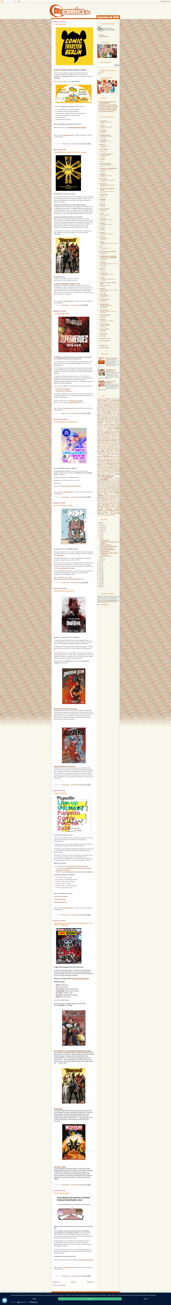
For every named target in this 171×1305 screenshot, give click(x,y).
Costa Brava (117, 431)
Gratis (98, 450)
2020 (100, 568)
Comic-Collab (111, 418)
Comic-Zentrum (117, 421)
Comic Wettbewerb (113, 416)
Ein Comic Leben (104, 310)
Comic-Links (99, 421)
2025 (100, 524)
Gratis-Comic (117, 450)
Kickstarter (99, 461)
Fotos (98, 444)
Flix (119, 443)
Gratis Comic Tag (107, 450)
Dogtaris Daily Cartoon (105, 314)
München (104, 474)
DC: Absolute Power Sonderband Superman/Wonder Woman (72, 1051)
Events (106, 442)
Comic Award (114, 412)
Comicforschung (100, 425)
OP (100, 160)
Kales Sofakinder (104, 149)
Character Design (116, 411)
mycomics (117, 474)
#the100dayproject (100, 398)
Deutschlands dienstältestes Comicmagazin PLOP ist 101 (69, 579)
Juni (101, 535)
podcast (106, 485)
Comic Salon (113, 415)
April (101, 538)
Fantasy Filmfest (113, 442)
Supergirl (99, 499)
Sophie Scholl (107, 495)
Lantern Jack (99, 463)
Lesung (115, 464)
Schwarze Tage (103, 183)
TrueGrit (115, 503)
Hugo (100, 454)
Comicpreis (106, 426)
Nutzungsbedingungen (112, 600)
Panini (98, 482)
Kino (103, 461)
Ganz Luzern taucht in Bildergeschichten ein (76, 866)
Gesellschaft (114, 447)
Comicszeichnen (109, 429)
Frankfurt (113, 444)
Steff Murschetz (101, 497)
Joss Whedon (99, 460)
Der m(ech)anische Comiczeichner (108, 251)
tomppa (98, 503)
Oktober (102, 528)
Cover (98, 432)
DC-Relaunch (114, 435)
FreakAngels (111, 446)
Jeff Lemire (106, 459)
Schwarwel (104, 490)
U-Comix (99, 504)
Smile (112, 493)
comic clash (103, 414)
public (118, 485)
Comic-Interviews (116, 419)
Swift (115, 499)
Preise (115, 485)
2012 (115, 398)
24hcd (110, 400)
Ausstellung (106, 405)
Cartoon (98, 411)
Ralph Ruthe (103, 486)
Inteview (115, 456)
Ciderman (99, 412)
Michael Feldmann (110, 471)
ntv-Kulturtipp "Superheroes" (63, 389)
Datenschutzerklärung (104, 36)
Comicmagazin (100, 426)
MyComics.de (106, 604)
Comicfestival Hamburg (104, 325)
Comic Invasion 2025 (60, 24)
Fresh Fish (102, 204)
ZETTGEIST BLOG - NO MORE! (106, 320)
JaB (111, 457)
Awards (114, 405)
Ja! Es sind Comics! (104, 340)
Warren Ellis (113, 507)
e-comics (106, 439)
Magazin (111, 466)
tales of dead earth (107, 500)
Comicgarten (106, 425)
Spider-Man (99, 496)
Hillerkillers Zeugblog (105, 135)
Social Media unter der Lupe (106, 175)
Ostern (118, 481)
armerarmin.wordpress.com (106, 154)
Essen (98, 442)
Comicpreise (111, 426)
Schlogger (99, 490)
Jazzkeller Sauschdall (104, 155)
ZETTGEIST (103, 319)
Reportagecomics (104, 488)
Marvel (115, 467)
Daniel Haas (117, 433)
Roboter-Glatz (103, 335)
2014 (100, 578)
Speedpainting (117, 495)
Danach (112, 433)
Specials (112, 495)
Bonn (116, 408)
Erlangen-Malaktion (106, 440)
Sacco (109, 488)
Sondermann (100, 495)
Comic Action (107, 412)
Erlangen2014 (114, 440)
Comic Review (103, 120)
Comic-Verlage (110, 421)
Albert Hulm (103, 237)
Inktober (113, 454)
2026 (100, 522)
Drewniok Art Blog (104, 304)
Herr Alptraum (100, 453)
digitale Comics (105, 437)
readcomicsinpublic (111, 486)
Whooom (118, 510)
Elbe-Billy (113, 439)
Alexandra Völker (113, 401)
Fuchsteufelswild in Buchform (106, 224)
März (101, 557)
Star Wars (112, 496)
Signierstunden (116, 492)
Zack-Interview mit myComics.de (106, 111)
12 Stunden (107, 398)
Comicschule (100, 429)
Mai (101, 536)
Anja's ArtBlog (103, 294)
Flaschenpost (115, 443)
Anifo (101, 246)
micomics (102, 227)
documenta (112, 437)
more (145, 1299)
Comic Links (105, 415)
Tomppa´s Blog (103, 345)
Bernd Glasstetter (116, 407)
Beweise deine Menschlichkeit (106, 136)
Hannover (118, 451)
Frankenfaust (107, 444)
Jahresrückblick (100, 459)
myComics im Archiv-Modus (111, 358)
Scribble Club (100, 492)
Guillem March (113, 451)
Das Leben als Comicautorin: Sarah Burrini (108, 106)
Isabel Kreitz (100, 457)
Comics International (113, 428)
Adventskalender (100, 401)
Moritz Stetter (116, 472)
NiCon (110, 479)
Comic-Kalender (67, 135)
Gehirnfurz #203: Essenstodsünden (107, 279)
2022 (100, 565)
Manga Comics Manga (105, 163)
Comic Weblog (103, 139)
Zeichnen (107, 513)
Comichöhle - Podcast (105, 338)
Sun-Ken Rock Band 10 (105, 248)
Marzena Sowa (102, 468)
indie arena (108, 454)
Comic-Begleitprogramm (72, 402)
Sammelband (117, 488)
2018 (100, 572)
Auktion (113, 404)
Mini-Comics (102, 472)
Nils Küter (114, 479)
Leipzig (113, 463)
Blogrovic (102, 242)
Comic (102, 412)
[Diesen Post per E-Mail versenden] (83, 144)
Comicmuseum (103, 205)
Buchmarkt (99, 409)
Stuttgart (114, 497)
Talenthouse (99, 500)
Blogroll (106, 408)
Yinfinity (111, 512)
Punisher (99, 486)
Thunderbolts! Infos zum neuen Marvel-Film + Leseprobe (70, 152)
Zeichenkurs (117, 512)
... (100, 343)
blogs (109, 408)
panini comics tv (109, 482)
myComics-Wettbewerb (105, 476)
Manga (115, 466)
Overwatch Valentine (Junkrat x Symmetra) (108, 243)
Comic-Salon (105, 421)
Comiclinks (117, 425)
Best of (99, 408)
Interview (106, 456)
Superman (111, 499)
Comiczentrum (107, 431)
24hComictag (116, 400)
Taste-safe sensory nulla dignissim (107, 185)
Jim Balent (117, 459)
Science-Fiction (110, 490)
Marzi (107, 468)
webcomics (109, 509)
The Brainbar (103, 262)
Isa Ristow (102, 232)
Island (105, 457)
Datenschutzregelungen (102, 601)
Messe (118, 470)
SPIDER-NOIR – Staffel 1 (105, 141)
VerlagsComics (108, 506)
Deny (34, 1299)
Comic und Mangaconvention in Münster (66, 422)
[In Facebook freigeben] (88, 144)
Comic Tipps (106, 416)
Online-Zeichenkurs (113, 481)
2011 (113, 398)
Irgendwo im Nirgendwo (105, 295)
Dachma (99, 433)
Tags (119, 499)
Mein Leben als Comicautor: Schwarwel (107, 104)
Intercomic (117, 454)
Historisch (109, 453)
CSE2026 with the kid (104, 145)
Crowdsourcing (113, 432)
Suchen (118, 497)
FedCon (99, 443)
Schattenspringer (116, 489)
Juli (101, 533)
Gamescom (99, 447)
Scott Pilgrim (116, 490)
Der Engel (114, 436)
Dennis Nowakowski (106, 436)
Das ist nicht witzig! (104, 252)
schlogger (102, 277)
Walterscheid (106, 507)
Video (102, 507)
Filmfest (110, 443)
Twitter (118, 503)
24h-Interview (105, 400)
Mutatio (109, 474)
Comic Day (113, 414)
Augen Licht (102, 200)
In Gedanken (103, 300)
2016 (100, 575)
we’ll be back (102, 229)
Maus (109, 468)
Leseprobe (105, 464)
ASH (103, 404)
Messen (98, 471)
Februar (102, 559)
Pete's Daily (103, 268)
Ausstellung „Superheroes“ (62, 313)
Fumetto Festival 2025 (60, 793)
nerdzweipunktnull (104, 299)
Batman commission (104, 238)
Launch (104, 463)
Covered (101, 432)
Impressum (101, 34)
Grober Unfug (107, 451)
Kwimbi (118, 461)
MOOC (112, 472)
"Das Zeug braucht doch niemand (66, 568)
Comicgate (102, 125)
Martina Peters (110, 467)
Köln (115, 461)
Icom (103, 454)
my (112, 474)
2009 (100, 586)
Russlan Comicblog (104, 324)
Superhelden (104, 499)
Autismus (111, 405)
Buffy (108, 409)
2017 (100, 573)
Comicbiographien (109, 422)
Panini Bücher (103, 482)
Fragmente (102, 223)
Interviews (112, 456)
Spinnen (108, 496)
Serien (105, 492)
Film (105, 443)
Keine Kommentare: (78, 143)
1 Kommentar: (77, 305)
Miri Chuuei (102, 288)
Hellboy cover (103, 210)
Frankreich (105, 446)
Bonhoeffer (112, 408)
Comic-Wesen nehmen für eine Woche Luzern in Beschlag (78, 872)
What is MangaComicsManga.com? (107, 164)
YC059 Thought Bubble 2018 (106, 219)
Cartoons (109, 411)
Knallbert (112, 461)
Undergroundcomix (106, 504)
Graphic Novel (103, 179)
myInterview (107, 478)
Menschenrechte (113, 470)
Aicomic (102, 213)
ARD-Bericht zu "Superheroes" (64, 391)
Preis (113, 485)
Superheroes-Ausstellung (76, 400)
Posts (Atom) (62, 1285)
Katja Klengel (117, 460)
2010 (111, 398)
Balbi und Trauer (103, 131)
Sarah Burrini (103, 174)
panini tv (115, 482)
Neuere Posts (56, 1282)
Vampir (103, 506)
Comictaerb (117, 429)
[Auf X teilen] (86, 144)
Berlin (111, 407)
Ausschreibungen (100, 405)
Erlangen (99, 440)
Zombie (107, 514)
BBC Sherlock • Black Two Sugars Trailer (108, 311)
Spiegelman (104, 496)
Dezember (102, 525)
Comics (118, 426)
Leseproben (110, 464)
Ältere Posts (90, 1282)
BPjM (119, 408)
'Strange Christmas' (104, 258)
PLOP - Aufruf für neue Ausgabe (63, 505)
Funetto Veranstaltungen (60, 902)
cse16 (118, 432)
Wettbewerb (112, 510)
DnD (101, 150)
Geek (111, 447)
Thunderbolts (58, 1109)
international (99, 456)
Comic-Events (100, 419)
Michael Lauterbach (104, 208)
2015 (100, 577)
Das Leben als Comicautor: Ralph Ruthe (108, 109)
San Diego (100, 489)
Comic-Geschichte (108, 419)
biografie (102, 408)
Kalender (108, 460)
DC (110, 435)
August (101, 532)
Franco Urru (102, 444)
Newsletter (104, 479)
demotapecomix (104, 273)
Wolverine (99, 512)
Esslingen (102, 442)
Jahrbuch (118, 457)
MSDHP (99, 474)
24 (117, 398)
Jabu (114, 457)
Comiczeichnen (100, 431)
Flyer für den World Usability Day (106, 233)
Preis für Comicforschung (61, 1193)
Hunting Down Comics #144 (106, 122)
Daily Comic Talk (105, 433)
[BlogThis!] (85, 144)
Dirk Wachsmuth (104, 194)
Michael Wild (116, 471)
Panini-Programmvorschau (80, 978)
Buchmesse (104, 409)
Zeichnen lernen (115, 513)
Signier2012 (110, 492)
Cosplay (112, 431)
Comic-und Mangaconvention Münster (71, 486)
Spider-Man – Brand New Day (106, 127)
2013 (100, 580)
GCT (108, 447)
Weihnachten (105, 510)
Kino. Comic (106, 461)
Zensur (104, 514)
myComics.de (100, 477)
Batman (101, 407)
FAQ (119, 442)
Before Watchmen (106, 407)
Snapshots (117, 493)
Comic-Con (117, 418)
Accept (90, 1299)
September (102, 530)
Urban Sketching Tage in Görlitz (106, 274)
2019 (100, 570)
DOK (116, 437)
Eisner (110, 439)
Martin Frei (104, 467)
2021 (100, 567)
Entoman (118, 439)
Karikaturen (112, 460)
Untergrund (113, 504)
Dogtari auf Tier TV (104, 316)
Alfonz (118, 401)
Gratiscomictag (100, 451)
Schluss (101, 269)
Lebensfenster (109, 463)
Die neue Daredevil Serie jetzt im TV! (64, 591)
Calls (119, 409)
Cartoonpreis (103, 411)
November (102, 527)
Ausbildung (117, 404)
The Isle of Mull (114, 500)
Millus (98, 472)
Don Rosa (102, 439)
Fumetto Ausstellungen (60, 899)
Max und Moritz (114, 468)
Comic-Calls (104, 418)
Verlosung (113, 506)
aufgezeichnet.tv (107, 404)
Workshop (105, 512)
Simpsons (106, 493)
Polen (110, 485)
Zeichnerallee (99, 514)
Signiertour (99, 493)
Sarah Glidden (107, 489)
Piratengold (99, 485)
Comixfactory (103, 130)
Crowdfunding (107, 432)
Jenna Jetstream (111, 459)
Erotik (118, 440)
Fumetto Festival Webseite (61, 896)
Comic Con (108, 414)
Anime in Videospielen (104, 214)
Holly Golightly (114, 453)
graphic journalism (103, 448)
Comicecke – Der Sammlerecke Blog (108, 168)
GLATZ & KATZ (103, 333)
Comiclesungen (112, 425)
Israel (108, 457)
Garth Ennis (104, 447)
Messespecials (103, 471)
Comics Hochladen (101, 428)
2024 (100, 562)
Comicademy (100, 422)
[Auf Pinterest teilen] (90, 144)
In (104, 454)
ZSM (110, 514)
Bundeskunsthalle (113, 409)
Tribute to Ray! (103, 330)
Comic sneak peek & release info (107, 191)
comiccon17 (117, 422)
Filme (108, 443)
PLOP (103, 485)
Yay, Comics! (103, 218)
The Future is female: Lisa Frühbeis (107, 180)
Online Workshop (105, 481)
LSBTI (108, 466)
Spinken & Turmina (104, 347)
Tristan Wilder (110, 503)
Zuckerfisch (113, 514)
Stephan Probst (108, 497)
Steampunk (117, 496)
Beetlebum (102, 144)
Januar (101, 560)
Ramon (101, 195)
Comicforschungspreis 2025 (86, 1260)
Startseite (73, 1282)
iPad (119, 456)
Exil (109, 442)
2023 (100, 564)
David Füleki (107, 435)
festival (102, 443)
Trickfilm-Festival (104, 503)
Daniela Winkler (100, 435)
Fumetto (116, 446)
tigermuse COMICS (104, 329)
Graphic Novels (116, 448)
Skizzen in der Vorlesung (105, 285)
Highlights (105, 453)
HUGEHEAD (103, 199)
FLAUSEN (102, 158)
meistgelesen (106, 470)
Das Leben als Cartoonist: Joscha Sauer (108, 108)
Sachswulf (112, 488)
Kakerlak (104, 460)
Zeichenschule (100, 513)
